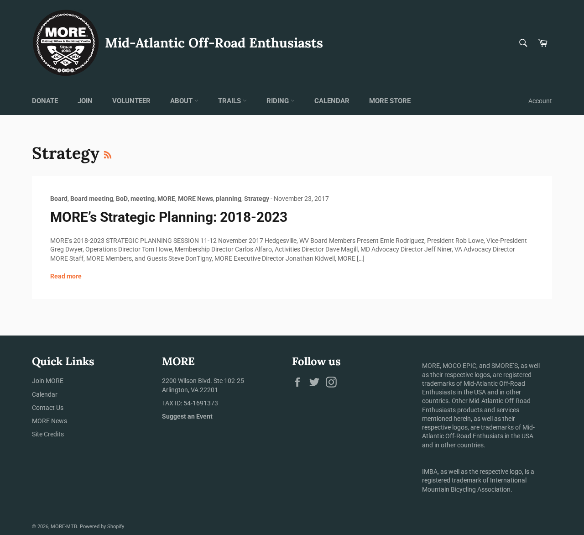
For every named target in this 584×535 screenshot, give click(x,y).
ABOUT (182, 101)
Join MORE (47, 380)
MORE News (49, 421)
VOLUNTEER (131, 101)
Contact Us (47, 407)
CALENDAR (331, 101)
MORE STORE (390, 101)
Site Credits (48, 434)
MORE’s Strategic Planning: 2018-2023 (168, 217)
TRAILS (230, 101)
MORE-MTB (64, 527)
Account (540, 101)
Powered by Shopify (102, 527)
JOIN (85, 101)
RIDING (278, 101)
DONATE (45, 101)
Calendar (44, 394)
